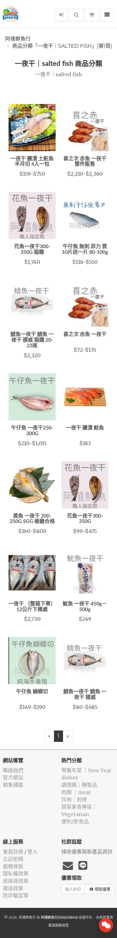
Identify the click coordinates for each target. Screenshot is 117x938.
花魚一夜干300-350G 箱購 (32, 249)
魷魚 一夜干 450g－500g (85, 606)
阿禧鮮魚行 (18, 39)
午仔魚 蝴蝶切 (32, 691)
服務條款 (13, 866)
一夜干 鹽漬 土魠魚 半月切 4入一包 (32, 161)
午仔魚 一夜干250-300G (32, 431)
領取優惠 (102, 889)
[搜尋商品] (76, 15)
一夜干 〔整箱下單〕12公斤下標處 (32, 606)
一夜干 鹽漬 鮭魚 (85, 428)
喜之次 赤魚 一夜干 (84, 334)
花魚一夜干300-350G (85, 519)
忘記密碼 (13, 859)
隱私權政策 (15, 873)
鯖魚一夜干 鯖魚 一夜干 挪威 (84, 694)
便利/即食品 (75, 821)
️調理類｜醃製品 (79, 785)
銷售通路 (13, 785)
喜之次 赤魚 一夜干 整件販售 (84, 161)
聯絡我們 (13, 770)
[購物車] (92, 15)
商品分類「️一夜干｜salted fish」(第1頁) (62, 46)
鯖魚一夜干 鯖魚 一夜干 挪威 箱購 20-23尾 (32, 340)
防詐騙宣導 (15, 895)
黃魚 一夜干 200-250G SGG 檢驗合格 (32, 519)
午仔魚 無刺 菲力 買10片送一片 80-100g (85, 249)
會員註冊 (13, 851)
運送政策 (13, 888)
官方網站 (13, 777)
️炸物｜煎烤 (74, 799)
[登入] (61, 15)
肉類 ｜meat (76, 792)
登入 (33, 851)
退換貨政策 (15, 881)
